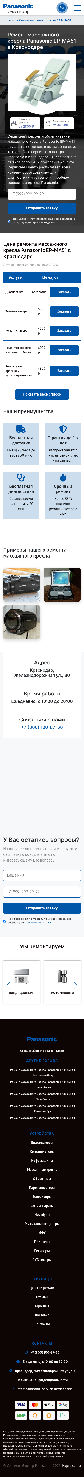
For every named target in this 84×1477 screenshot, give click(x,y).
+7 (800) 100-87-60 (42, 727)
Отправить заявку (42, 208)
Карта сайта (71, 1466)
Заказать (64, 292)
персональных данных (43, 222)
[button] (8, 985)
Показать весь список (42, 394)
